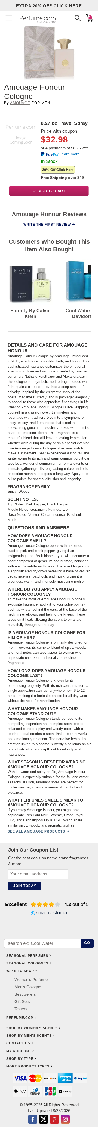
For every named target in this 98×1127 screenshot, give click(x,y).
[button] (8, 18)
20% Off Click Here (58, 170)
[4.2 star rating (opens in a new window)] (45, 904)
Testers (20, 1009)
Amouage (20, 103)
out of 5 (76, 904)
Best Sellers (25, 994)
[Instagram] (65, 1120)
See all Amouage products (36, 831)
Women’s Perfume (31, 979)
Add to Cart (51, 191)
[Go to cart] (89, 18)
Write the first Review (47, 224)
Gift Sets (22, 1001)
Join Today (24, 886)
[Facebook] (32, 1120)
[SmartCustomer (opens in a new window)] (49, 913)
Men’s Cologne (27, 987)
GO (87, 943)
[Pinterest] (54, 1120)
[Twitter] (43, 1120)
